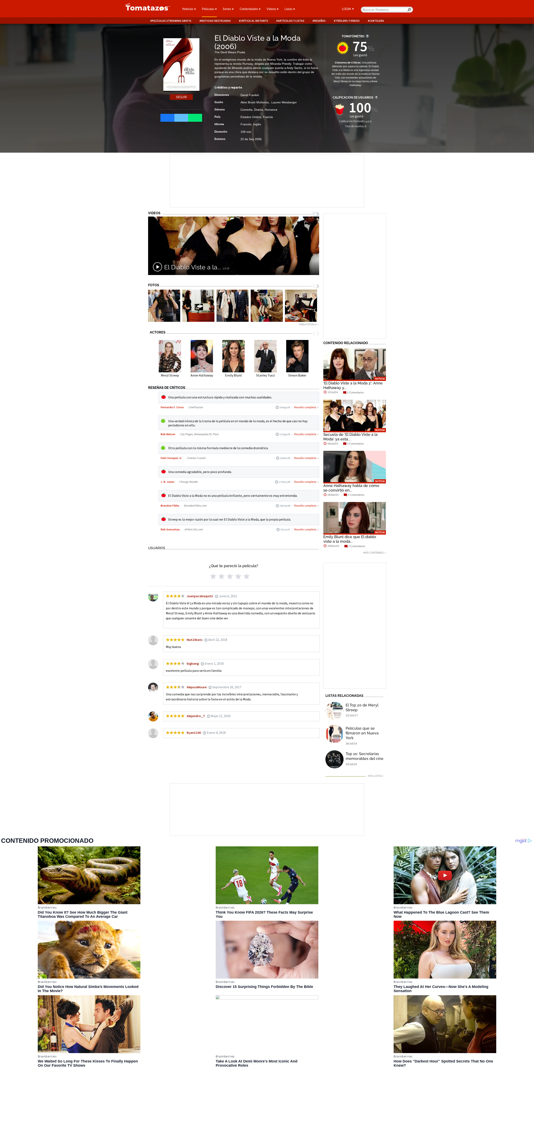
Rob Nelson (168, 434)
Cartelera (376, 21)
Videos (272, 9)
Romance (271, 109)
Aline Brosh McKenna (255, 102)
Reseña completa (305, 407)
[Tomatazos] (146, 9)
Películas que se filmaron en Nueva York (362, 733)
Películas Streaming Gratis (171, 21)
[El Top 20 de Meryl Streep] (334, 711)
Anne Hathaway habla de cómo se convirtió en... (351, 487)
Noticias (188, 9)
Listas (289, 9)
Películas (208, 9)
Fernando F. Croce (172, 407)
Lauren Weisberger (284, 102)
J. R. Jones (167, 482)
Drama (258, 109)
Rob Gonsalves (170, 529)
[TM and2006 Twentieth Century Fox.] (198, 306)
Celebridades (249, 9)
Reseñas (320, 21)
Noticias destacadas (216, 21)
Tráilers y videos (347, 21)
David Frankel (250, 95)
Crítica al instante (254, 21)
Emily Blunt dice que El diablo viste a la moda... (349, 539)
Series (227, 9)
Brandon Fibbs (170, 505)
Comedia (246, 109)
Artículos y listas (291, 21)
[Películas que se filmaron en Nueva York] (334, 734)
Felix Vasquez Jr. (171, 458)
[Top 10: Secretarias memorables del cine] (334, 759)
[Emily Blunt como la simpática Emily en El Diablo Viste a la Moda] (164, 306)
